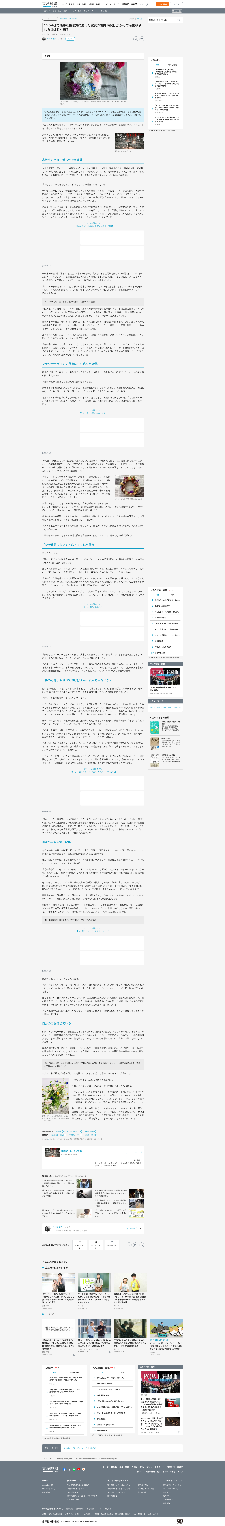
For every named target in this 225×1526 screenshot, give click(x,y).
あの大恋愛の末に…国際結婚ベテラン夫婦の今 (167, 629)
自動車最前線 (160, 653)
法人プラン (167, 1496)
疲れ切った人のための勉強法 (171, 723)
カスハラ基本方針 (139, 1514)
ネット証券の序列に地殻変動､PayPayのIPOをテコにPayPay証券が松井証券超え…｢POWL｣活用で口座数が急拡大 (152, 1404)
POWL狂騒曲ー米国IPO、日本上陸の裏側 (164, 688)
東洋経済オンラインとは (158, 20)
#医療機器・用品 (57, 1135)
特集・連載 (81, 4)
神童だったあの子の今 (163, 647)
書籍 (133, 4)
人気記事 (154, 60)
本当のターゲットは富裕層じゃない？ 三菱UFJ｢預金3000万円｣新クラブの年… (167, 119)
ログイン (176, 4)
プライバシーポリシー (73, 1514)
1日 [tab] (157, 595)
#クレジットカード (164, 707)
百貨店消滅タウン (161, 618)
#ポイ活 (153, 707)
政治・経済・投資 (60, 11)
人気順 (91, 4)
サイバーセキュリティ (50, 1489)
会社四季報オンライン (75, 1489)
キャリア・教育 (75, 11)
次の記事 (139, 19)
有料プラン (167, 1492)
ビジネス (46, 11)
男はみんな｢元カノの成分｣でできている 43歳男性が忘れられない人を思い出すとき (58, 1213)
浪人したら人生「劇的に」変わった (167, 600)
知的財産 (87, 1514)
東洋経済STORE (73, 1492)
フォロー (70, 39)
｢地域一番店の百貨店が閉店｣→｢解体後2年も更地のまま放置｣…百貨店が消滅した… (167, 72)
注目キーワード (156, 701)
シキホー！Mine (73, 1500)
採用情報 (79, 1509)
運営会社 (69, 1509)
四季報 (124, 4)
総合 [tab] (157, 65)
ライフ (86, 11)
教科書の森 (142, 1492)
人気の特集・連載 (158, 590)
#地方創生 (177, 707)
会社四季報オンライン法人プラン (119, 1489)
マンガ (105, 4)
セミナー (113, 4)
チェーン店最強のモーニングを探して (167, 635)
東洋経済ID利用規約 (122, 1514)
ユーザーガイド (169, 1500)
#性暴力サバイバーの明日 (69, 19)
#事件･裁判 (89, 1131)
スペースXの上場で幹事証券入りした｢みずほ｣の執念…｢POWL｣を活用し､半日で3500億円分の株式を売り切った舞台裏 (152, 1423)
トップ (64, 4)
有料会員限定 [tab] (172, 65)
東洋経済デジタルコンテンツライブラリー (83, 1496)
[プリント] (141, 38)
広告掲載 (108, 1509)
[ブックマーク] (135, 38)
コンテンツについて (170, 1489)
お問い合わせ (153, 1514)
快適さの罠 (166, 738)
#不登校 (58, 1131)
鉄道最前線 (159, 641)
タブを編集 (177, 11)
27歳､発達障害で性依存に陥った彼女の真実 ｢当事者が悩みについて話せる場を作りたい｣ (58, 1183)
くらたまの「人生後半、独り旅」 (167, 612)
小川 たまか (51, 39)
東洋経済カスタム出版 (146, 1489)
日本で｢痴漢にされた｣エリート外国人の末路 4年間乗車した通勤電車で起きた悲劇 (111, 1203)
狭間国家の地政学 (168, 755)
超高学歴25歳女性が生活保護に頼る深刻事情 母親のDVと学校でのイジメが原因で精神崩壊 (111, 1193)
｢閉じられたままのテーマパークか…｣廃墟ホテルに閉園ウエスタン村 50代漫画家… (167, 108)
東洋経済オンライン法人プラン (118, 1485)
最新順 (72, 4)
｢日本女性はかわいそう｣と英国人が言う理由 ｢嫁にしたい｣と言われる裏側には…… (111, 1213)
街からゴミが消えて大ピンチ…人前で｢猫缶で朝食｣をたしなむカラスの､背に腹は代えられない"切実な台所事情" (166, 1346)
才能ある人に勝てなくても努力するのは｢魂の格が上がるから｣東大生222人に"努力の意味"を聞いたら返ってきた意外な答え (58, 1344)
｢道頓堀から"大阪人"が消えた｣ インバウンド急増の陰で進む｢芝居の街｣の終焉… (167, 84)
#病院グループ (74, 1135)
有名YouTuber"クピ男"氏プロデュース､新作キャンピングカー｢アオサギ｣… (167, 96)
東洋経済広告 (143, 1485)
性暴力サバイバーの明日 (71, 1151)
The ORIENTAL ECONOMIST (78, 1485)
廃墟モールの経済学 (162, 606)
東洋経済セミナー (114, 1496)
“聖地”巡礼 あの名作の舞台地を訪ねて (167, 623)
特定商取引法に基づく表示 (103, 1514)
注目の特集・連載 (157, 664)
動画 (98, 4)
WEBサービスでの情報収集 (52, 1514)
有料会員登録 (162, 4)
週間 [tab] (172, 595)
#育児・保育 (89, 1135)
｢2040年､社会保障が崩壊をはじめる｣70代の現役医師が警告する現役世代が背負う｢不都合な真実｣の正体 (130, 1343)
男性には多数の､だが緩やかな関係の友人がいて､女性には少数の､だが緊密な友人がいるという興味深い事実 (94, 1343)
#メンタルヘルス (73, 1131)
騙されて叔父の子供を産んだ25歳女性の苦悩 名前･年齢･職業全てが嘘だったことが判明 (58, 1193)
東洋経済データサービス (116, 1492)
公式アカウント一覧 (93, 1509)
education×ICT (47, 1485)
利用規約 (166, 1503)
